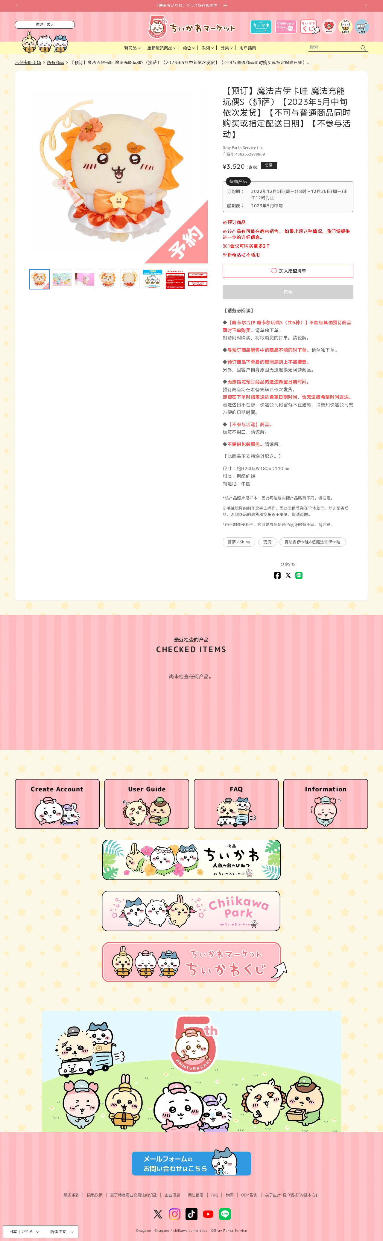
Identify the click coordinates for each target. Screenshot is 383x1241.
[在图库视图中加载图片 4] (107, 279)
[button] (131, 48)
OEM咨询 (249, 1195)
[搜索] (363, 48)
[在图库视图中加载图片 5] (130, 279)
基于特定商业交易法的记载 (133, 1195)
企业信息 (172, 1195)
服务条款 (71, 1195)
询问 (230, 1195)
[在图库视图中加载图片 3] (85, 279)
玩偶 (267, 542)
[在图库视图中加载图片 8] (198, 279)
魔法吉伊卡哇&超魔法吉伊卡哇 (312, 542)
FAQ (214, 1195)
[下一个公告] (366, 5)
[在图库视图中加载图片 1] (39, 279)
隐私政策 (95, 1195)
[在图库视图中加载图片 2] (62, 279)
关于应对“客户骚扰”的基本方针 (292, 1195)
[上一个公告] (17, 5)
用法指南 (195, 1195)
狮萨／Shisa (239, 542)
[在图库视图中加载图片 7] (175, 279)
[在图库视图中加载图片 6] (152, 279)
